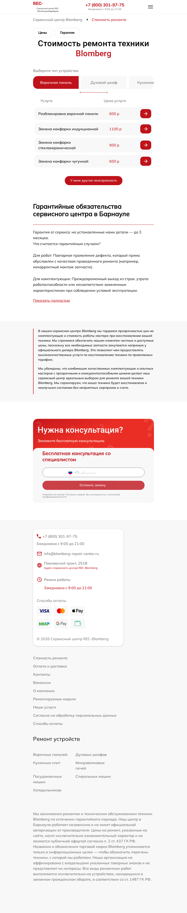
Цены (42, 33)
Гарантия (67, 33)
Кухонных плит (46, 762)
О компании (44, 690)
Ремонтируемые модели (54, 699)
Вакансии (42, 682)
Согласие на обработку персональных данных (75, 715)
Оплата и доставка (50, 666)
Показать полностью (51, 300)
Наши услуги (44, 707)
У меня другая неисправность (93, 180)
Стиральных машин (93, 776)
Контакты (41, 674)
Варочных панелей (50, 754)
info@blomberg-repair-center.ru (71, 553)
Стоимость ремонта (50, 658)
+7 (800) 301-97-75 (105, 5)
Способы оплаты (47, 723)
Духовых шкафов (91, 754)
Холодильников (47, 790)
